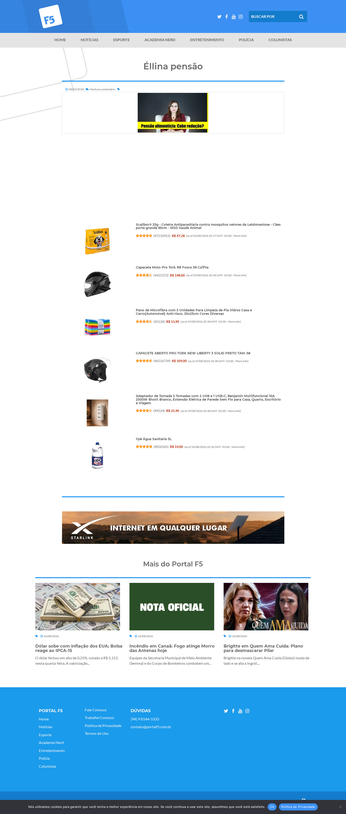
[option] (173, 527)
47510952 (161, 236)
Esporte (121, 39)
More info (239, 235)
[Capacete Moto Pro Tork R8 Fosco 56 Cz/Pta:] (97, 284)
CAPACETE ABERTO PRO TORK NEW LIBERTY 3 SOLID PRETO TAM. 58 (193, 353)
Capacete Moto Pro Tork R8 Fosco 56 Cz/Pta (172, 267)
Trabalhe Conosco (99, 717)
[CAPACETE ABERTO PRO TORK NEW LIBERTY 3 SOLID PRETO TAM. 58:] (97, 370)
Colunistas (280, 39)
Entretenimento (207, 39)
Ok (272, 807)
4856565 (161, 447)
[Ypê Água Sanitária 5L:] (97, 455)
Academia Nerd (160, 39)
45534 (159, 322)
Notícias (89, 39)
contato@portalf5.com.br (151, 726)
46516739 (161, 361)
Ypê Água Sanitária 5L (154, 439)
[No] (340, 807)
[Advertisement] (173, 189)
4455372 (161, 275)
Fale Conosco (96, 709)
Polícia (246, 39)
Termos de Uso (97, 733)
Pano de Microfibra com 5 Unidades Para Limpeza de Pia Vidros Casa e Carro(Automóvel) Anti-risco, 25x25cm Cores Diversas (194, 312)
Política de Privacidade (103, 725)
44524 (159, 411)
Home (60, 39)
